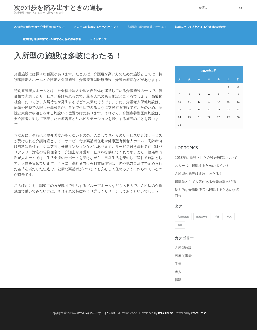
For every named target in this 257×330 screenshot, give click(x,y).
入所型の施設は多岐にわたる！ (147, 26)
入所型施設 (183, 216)
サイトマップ (98, 39)
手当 (217, 216)
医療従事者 (201, 216)
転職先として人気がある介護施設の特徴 (200, 26)
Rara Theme (165, 313)
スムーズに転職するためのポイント (96, 26)
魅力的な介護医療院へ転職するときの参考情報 (52, 39)
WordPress (198, 313)
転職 (180, 225)
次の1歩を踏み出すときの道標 (58, 7)
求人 (229, 216)
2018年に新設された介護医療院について (39, 26)
